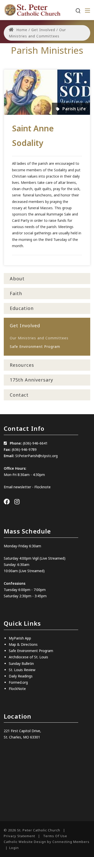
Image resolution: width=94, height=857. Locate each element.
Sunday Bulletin (21, 663)
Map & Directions (23, 644)
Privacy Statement (19, 836)
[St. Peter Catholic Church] (32, 10)
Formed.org (18, 682)
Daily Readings (21, 676)
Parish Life (74, 109)
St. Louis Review (22, 669)
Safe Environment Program (31, 650)
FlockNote (17, 688)
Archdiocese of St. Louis (28, 657)
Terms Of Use (55, 836)
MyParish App (20, 638)
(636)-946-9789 (24, 449)
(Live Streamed (52, 558)
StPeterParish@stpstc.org (36, 455)
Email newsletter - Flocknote (27, 487)
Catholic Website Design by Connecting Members (46, 841)
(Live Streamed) (32, 570)
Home (21, 29)
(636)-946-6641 (35, 443)
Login (14, 847)
